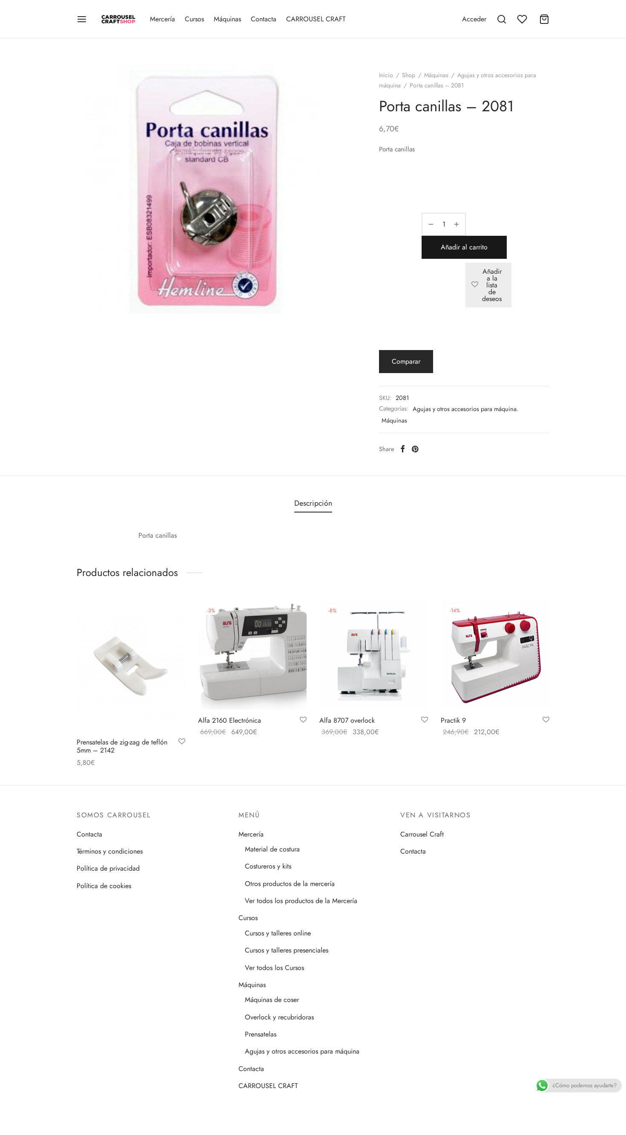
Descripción (313, 503)
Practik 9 (453, 720)
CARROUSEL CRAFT (315, 19)
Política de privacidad (108, 868)
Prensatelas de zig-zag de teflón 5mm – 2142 (122, 746)
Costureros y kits (268, 866)
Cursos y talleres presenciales (286, 950)
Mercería (162, 19)
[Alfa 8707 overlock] (373, 655)
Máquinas (227, 19)
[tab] (313, 503)
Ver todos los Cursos (274, 968)
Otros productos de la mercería (290, 884)
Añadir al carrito (464, 247)
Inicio (386, 75)
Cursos (194, 19)
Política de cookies (104, 886)
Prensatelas (260, 1034)
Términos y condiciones (110, 851)
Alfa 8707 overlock (347, 720)
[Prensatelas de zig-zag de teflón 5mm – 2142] (131, 666)
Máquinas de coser (272, 1000)
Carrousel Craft (422, 834)
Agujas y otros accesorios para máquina (465, 409)
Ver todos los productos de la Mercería (301, 901)
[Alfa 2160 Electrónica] (252, 655)
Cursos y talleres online (278, 933)
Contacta (263, 19)
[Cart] (544, 19)
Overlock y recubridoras (279, 1017)
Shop (408, 75)
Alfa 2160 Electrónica (229, 720)
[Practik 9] (495, 655)
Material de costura (272, 849)
